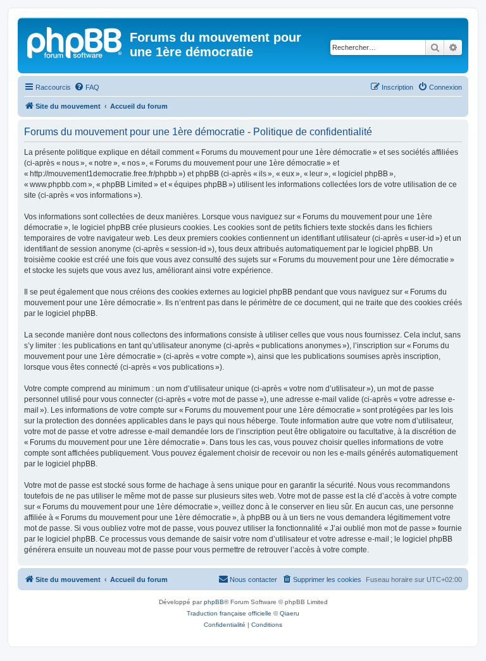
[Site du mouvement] (75, 41)
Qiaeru (289, 613)
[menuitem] (86, 87)
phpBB (214, 601)
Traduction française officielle (229, 613)
